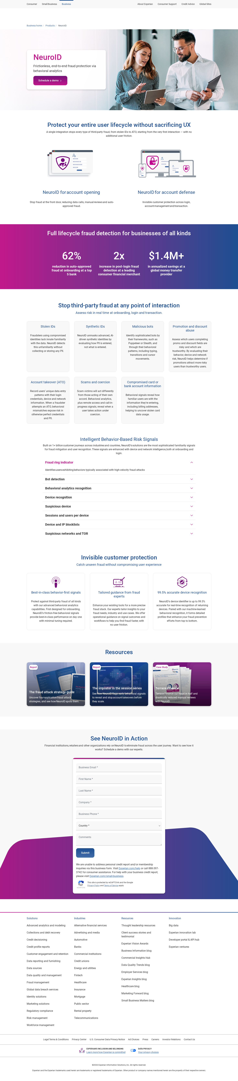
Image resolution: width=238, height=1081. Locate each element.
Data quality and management (44, 975)
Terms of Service (111, 885)
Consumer (32, 4)
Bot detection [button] (55, 479)
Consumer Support (167, 4)
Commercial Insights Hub (135, 957)
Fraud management (38, 982)
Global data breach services (42, 989)
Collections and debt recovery (43, 932)
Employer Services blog (134, 972)
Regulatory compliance (40, 1010)
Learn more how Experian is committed (105, 1052)
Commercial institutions (87, 953)
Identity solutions (36, 996)
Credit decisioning (37, 939)
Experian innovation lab (182, 932)
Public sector (81, 1003)
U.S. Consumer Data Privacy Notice (107, 1039)
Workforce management (40, 1025)
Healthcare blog (130, 986)
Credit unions (81, 961)
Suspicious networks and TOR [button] (66, 533)
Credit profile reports (38, 946)
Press (145, 1039)
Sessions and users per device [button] (67, 515)
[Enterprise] (42, 15)
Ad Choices (133, 1039)
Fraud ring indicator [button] (59, 462)
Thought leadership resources (138, 925)
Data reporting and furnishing (43, 961)
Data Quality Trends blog (135, 964)
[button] (169, 15)
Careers (155, 1039)
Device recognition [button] (58, 497)
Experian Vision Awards (134, 943)
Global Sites (205, 4)
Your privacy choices (148, 1052)
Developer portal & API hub (184, 939)
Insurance (79, 989)
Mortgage (79, 996)
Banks (77, 946)
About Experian (145, 4)
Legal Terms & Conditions (56, 1039)
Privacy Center (79, 1039)
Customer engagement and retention (47, 953)
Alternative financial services (90, 925)
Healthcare (80, 982)
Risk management (37, 1018)
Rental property (82, 1010)
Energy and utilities (85, 968)
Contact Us (189, 1039)
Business (66, 4)
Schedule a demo (48, 80)
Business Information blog (136, 950)
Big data (173, 925)
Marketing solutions (38, 1003)
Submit (85, 852)
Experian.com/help (129, 868)
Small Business (49, 4)
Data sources (34, 968)
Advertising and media (87, 932)
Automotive (80, 939)
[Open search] (208, 15)
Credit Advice (188, 4)
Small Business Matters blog (137, 1000)
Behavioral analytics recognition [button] (68, 488)
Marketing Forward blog (135, 993)
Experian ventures (179, 946)
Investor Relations (171, 1039)
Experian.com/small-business (106, 876)
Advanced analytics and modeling (46, 925)
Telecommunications (86, 1018)
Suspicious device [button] (58, 506)
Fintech (78, 975)
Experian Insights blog (134, 979)
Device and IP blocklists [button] (62, 524)
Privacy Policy (93, 885)
